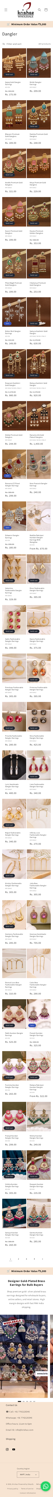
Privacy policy (12, 1489)
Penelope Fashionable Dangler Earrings (14, 688)
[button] (6, 10)
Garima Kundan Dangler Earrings (36, 1233)
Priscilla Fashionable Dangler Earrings (13, 737)
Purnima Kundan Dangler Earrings (12, 1086)
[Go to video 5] (34, 1401)
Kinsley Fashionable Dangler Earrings (13, 884)
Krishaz (15, 1484)
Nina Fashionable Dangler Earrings (37, 737)
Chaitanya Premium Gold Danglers (38, 284)
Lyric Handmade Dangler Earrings (12, 785)
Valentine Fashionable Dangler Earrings (13, 590)
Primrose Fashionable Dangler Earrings (38, 688)
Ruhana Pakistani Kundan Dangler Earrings (37, 1087)
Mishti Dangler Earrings (35, 83)
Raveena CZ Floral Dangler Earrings (12, 484)
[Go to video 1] (19, 1401)
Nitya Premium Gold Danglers (38, 183)
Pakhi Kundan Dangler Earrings (14, 1034)
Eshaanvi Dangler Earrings (12, 536)
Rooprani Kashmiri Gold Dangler (12, 384)
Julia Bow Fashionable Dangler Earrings (38, 885)
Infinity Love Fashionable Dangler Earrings (38, 835)
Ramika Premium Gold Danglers (39, 135)
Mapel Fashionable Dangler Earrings (12, 833)
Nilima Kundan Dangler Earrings (36, 1137)
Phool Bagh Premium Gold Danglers (13, 284)
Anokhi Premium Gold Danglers (14, 183)
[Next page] (42, 1259)
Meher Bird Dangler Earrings (13, 332)
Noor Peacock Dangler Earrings (38, 484)
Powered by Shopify (26, 1484)
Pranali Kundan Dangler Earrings (36, 1034)
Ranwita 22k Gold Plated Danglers (37, 436)
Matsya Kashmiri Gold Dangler (38, 384)
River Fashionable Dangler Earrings (37, 589)
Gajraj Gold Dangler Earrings (13, 83)
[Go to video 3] (27, 1401)
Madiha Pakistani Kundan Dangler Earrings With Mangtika (37, 538)
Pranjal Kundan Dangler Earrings (12, 1137)
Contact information (28, 1493)
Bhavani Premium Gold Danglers (12, 135)
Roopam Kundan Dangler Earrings (36, 1185)
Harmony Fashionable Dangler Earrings (14, 935)
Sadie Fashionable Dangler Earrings (12, 640)
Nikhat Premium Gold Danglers (13, 436)
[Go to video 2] (23, 1401)
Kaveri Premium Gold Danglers (13, 232)
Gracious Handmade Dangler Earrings (38, 935)
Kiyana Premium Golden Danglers (36, 232)
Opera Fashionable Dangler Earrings (37, 640)
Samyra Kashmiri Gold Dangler (39, 332)
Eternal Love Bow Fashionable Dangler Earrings (13, 984)
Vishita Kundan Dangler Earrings (12, 1185)
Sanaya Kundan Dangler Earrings (12, 1233)
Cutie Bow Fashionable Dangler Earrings (38, 984)
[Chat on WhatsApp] (46, 1486)
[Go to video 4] (30, 1401)
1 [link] (10, 1259)
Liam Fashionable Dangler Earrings (37, 785)
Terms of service (27, 1489)
